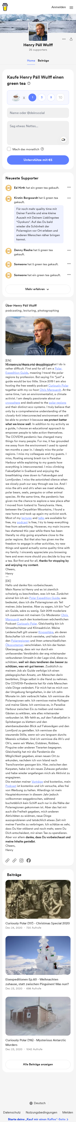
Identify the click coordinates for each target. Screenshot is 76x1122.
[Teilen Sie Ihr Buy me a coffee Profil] (71, 39)
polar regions (57, 402)
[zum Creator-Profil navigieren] (38, 31)
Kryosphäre (45, 632)
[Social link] (7, 860)
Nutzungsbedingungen (41, 1112)
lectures (26, 518)
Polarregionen (20, 640)
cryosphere (12, 402)
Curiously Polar (58, 385)
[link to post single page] (38, 905)
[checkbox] (23, 149)
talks (41, 518)
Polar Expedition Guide (44, 598)
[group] (38, 907)
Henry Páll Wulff (38, 45)
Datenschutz (12, 1112)
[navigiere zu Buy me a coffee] (5, 7)
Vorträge (37, 781)
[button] (71, 7)
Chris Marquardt (50, 390)
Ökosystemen (14, 645)
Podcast (10, 786)
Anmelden (58, 7)
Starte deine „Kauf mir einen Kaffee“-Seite (36, 1119)
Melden (67, 1112)
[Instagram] (21, 860)
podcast (22, 522)
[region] (38, 119)
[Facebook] (29, 860)
